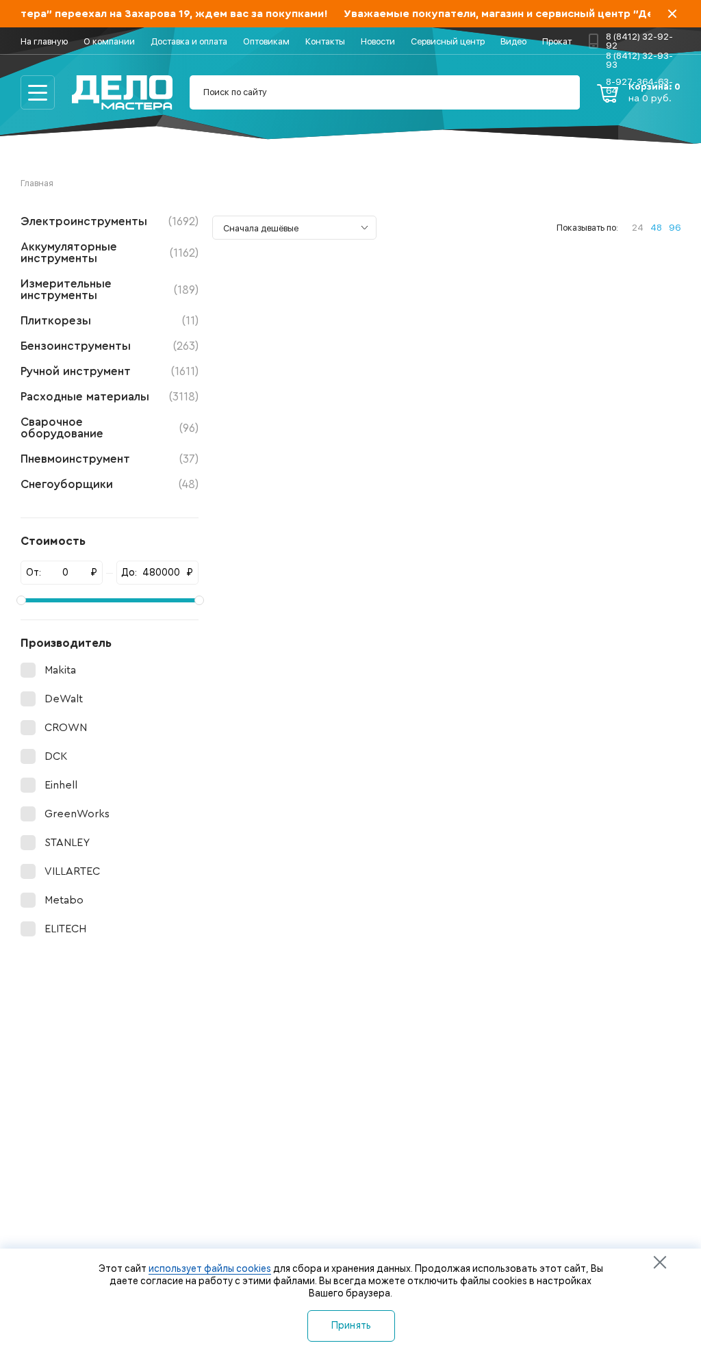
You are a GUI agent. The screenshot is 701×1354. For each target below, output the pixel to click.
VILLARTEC (72, 871)
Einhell (60, 785)
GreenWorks (77, 813)
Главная (37, 183)
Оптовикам (266, 41)
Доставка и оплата (189, 41)
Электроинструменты (110, 221)
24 (637, 227)
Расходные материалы (110, 397)
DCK (55, 756)
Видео (513, 41)
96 (674, 227)
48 (656, 227)
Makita (60, 670)
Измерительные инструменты (110, 289)
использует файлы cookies (210, 1268)
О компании (109, 41)
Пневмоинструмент (110, 459)
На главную (44, 41)
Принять (351, 1325)
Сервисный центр (448, 41)
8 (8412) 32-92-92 (639, 40)
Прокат (557, 41)
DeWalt (63, 698)
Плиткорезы (110, 321)
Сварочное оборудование (110, 427)
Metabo (64, 900)
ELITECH (65, 928)
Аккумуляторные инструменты (110, 252)
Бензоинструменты (110, 346)
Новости (378, 41)
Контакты (325, 41)
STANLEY (67, 842)
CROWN (65, 727)
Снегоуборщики (110, 484)
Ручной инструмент (110, 371)
